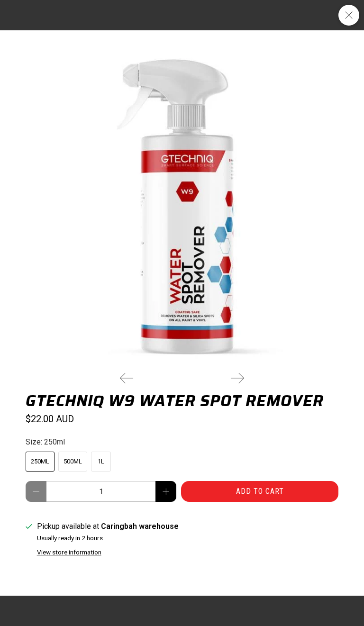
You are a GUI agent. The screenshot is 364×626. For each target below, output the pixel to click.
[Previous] (126, 378)
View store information (69, 552)
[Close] (348, 15)
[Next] (237, 378)
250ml (40, 461)
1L (101, 461)
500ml (73, 461)
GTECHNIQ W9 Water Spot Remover (175, 401)
